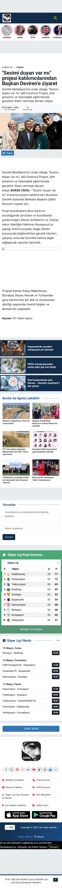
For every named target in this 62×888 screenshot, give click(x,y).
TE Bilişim (39, 836)
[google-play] (44, 815)
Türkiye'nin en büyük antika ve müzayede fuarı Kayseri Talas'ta (16, 480)
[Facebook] (5, 769)
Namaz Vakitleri (14, 787)
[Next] (50, 769)
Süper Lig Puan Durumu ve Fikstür (15, 796)
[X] (11, 769)
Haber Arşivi (42, 805)
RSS (11, 827)
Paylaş (9, 153)
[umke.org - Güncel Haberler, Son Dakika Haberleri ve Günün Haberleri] (7, 17)
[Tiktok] (39, 769)
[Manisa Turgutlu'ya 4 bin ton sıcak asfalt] (16, 410)
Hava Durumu (43, 780)
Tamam (53, 846)
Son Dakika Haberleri (15, 805)
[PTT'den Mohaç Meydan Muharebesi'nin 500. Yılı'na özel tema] (16, 438)
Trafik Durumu (43, 787)
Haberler (7, 67)
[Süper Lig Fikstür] (58, 640)
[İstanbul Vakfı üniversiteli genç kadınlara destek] (46, 438)
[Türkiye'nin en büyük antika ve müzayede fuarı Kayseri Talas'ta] (16, 467)
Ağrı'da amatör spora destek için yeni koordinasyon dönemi (29, 881)
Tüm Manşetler (43, 794)
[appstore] (17, 815)
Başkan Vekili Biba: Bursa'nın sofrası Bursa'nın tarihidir (45, 423)
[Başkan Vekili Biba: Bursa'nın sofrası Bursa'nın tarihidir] (46, 410)
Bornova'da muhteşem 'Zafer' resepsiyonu (43, 478)
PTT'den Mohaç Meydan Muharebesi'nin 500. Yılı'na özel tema (15, 451)
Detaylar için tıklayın (31, 629)
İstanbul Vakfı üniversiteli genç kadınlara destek (44, 450)
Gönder (9, 537)
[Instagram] (22, 769)
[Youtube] (33, 769)
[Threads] (44, 769)
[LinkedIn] (28, 769)
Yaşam (19, 67)
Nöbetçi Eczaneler (15, 780)
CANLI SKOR (31, 728)
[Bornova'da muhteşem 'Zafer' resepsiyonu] (46, 467)
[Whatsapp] (56, 769)
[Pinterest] (17, 769)
